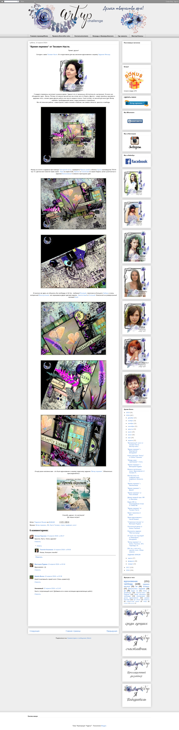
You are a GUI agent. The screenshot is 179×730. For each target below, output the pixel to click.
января (130, 564)
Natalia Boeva (39, 576)
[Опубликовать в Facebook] (66, 522)
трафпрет (68, 525)
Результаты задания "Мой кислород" (134, 532)
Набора (105, 293)
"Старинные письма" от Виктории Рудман (135, 523)
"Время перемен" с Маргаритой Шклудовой (134, 451)
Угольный (92, 295)
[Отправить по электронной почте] (60, 522)
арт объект (137, 599)
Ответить (38, 541)
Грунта (99, 169)
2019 (128, 412)
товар (145, 601)
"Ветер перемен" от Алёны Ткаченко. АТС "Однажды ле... (136, 543)
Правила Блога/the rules (61, 36)
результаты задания (136, 589)
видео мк (134, 591)
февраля (131, 561)
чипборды (127, 596)
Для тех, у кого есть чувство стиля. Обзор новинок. (135, 550)
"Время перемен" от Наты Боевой (134, 493)
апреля (130, 440)
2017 (128, 567)
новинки (126, 594)
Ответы (39, 546)
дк (125, 591)
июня (130, 435)
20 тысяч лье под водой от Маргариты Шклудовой (136, 537)
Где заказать (122, 36)
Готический (85, 171)
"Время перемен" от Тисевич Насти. (134, 509)
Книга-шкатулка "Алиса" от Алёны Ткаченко (136, 456)
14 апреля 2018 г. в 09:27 (55, 536)
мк (136, 586)
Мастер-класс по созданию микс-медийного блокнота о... (135, 478)
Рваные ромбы (85, 169)
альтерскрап (141, 596)
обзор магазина (140, 594)
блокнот (146, 586)
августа (130, 429)
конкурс (126, 603)
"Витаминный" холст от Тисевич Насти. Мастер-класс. (135, 444)
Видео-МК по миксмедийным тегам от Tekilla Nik (136, 503)
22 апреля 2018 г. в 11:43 (52, 588)
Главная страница (73, 631)
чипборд (128, 584)
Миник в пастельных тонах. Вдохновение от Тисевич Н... (136, 471)
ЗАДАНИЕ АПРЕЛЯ (134, 554)
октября (131, 423)
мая (129, 437)
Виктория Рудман (41, 564)
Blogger (103, 726)
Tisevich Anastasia (46, 549)
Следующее (34, 631)
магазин (132, 603)
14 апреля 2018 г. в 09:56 (62, 549)
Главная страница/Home (39, 36)
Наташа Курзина (41, 536)
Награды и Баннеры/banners (103, 36)
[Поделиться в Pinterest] (68, 522)
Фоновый (83, 293)
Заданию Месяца (104, 54)
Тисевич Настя (52, 54)
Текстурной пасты (65, 169)
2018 (128, 415)
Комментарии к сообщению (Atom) (79, 638)
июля (130, 432)
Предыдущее (112, 631)
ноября (130, 420)
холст (74, 525)
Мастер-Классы (137, 36)
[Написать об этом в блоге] (62, 522)
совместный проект (133, 601)
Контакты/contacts (81, 36)
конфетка (146, 599)
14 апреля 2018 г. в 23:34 (56, 564)
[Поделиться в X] (64, 522)
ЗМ (48, 525)
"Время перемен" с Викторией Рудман (135, 465)
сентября (131, 426)
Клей (76, 297)
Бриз (61, 171)
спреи (63, 525)
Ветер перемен (41, 525)
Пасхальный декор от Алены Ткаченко (135, 527)
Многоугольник (44, 295)
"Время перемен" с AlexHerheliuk (134, 484)
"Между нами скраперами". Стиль (135, 461)
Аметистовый (82, 295)
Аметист (77, 171)
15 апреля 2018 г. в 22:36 (53, 576)
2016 (128, 570)
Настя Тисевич (55, 525)
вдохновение (131, 581)
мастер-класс (140, 592)
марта (130, 558)
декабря (131, 418)
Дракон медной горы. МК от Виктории (136, 498)
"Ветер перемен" (96, 471)
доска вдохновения (131, 598)
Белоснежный (66, 174)
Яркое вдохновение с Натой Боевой (135, 518)
